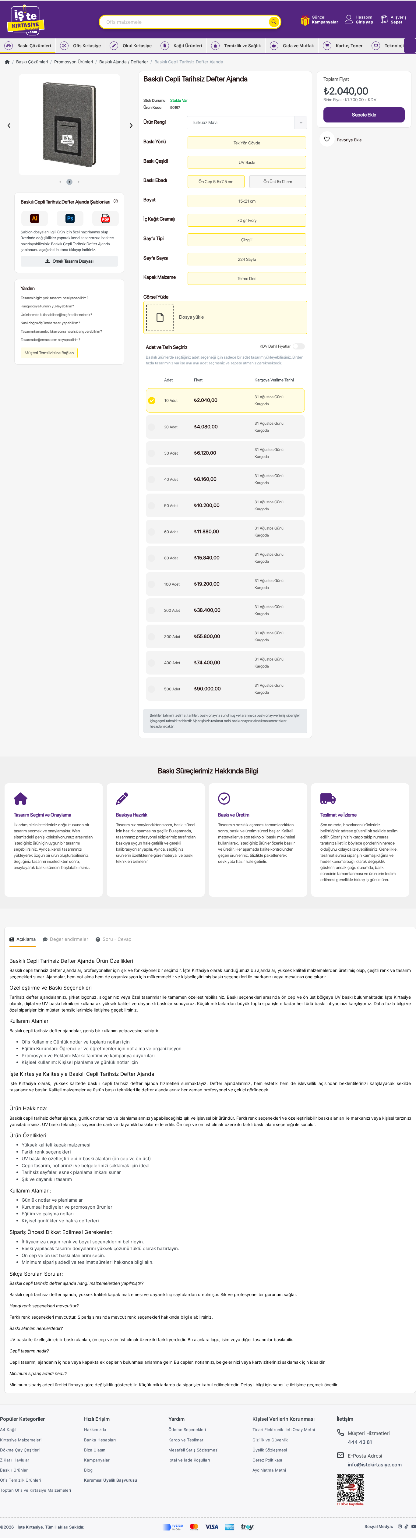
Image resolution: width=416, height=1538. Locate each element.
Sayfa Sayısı (155, 257)
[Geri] (9, 125)
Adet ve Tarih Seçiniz (166, 346)
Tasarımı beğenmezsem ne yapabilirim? (50, 340)
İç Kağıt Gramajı (159, 218)
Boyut (149, 199)
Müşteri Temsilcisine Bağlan (49, 352)
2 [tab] (69, 182)
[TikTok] (406, 1526)
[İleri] (131, 125)
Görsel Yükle (155, 296)
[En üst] (7, 61)
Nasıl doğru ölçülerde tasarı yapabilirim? (50, 323)
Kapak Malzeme (159, 276)
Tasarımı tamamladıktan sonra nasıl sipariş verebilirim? (61, 331)
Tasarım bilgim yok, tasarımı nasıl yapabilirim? (54, 298)
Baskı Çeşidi (155, 160)
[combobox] (247, 122)
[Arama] (274, 22)
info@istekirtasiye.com (375, 1465)
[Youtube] (413, 1526)
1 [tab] (60, 182)
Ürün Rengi (154, 122)
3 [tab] (79, 182)
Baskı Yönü (154, 141)
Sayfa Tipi (153, 238)
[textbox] (242, 122)
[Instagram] (400, 1526)
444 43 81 (360, 1442)
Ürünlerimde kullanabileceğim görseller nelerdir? (56, 315)
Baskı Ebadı (155, 179)
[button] (358, 19)
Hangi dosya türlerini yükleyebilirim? (47, 306)
